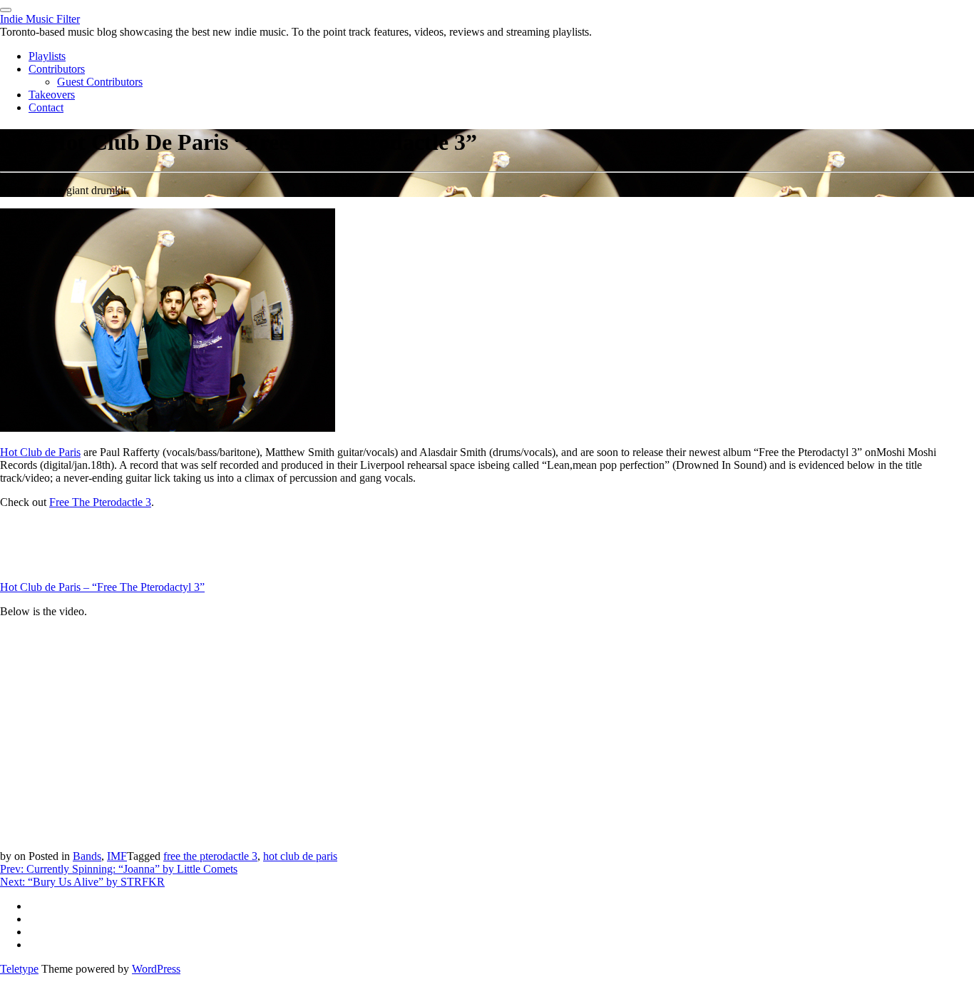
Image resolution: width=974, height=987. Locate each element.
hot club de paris (300, 856)
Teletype (19, 969)
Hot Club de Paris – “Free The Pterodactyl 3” (102, 587)
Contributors (57, 69)
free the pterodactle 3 (210, 856)
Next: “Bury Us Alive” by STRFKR (82, 882)
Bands (87, 856)
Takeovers (52, 94)
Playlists (47, 56)
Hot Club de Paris (40, 452)
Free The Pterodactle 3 (100, 502)
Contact (46, 107)
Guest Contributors (100, 82)
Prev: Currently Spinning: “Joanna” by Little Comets (118, 869)
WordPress (156, 969)
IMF (117, 856)
